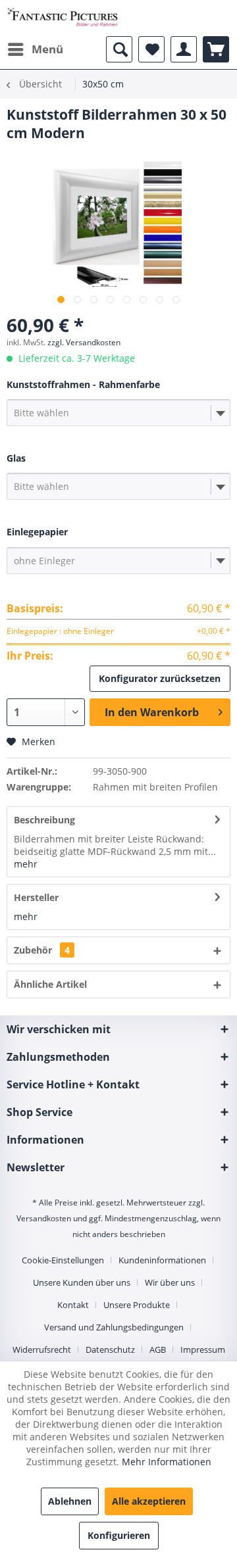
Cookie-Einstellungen (63, 1260)
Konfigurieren (119, 1535)
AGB (157, 1349)
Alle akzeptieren (149, 1501)
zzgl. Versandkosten (83, 342)
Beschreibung (44, 820)
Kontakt (73, 1305)
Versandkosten (43, 1218)
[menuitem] (35, 49)
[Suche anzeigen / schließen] (119, 49)
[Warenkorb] (216, 49)
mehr (26, 864)
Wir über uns (170, 1282)
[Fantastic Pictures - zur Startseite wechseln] (62, 18)
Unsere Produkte (136, 1305)
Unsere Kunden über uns (81, 1282)
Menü (47, 49)
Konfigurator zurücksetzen (160, 678)
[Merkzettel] (151, 49)
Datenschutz (110, 1349)
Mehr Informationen (166, 1461)
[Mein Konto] (184, 49)
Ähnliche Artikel (50, 984)
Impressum (202, 1349)
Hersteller (36, 897)
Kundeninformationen (162, 1260)
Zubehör (42, 950)
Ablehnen (70, 1501)
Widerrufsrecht (42, 1349)
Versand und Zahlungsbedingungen (114, 1327)
